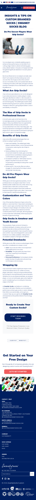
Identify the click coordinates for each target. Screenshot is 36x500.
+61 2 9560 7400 (6, 403)
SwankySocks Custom (16, 483)
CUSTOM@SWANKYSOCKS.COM (25, 2)
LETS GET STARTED (29, 7)
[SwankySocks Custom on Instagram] (5, 478)
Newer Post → (23, 340)
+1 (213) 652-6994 (7, 421)
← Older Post (13, 340)
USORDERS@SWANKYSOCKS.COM (13, 423)
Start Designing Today (18, 317)
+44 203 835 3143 (7, 412)
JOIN (32, 474)
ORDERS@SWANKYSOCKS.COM (12, 407)
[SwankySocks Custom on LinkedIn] (9, 478)
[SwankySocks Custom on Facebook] (2, 478)
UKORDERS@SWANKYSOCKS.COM (13, 417)
